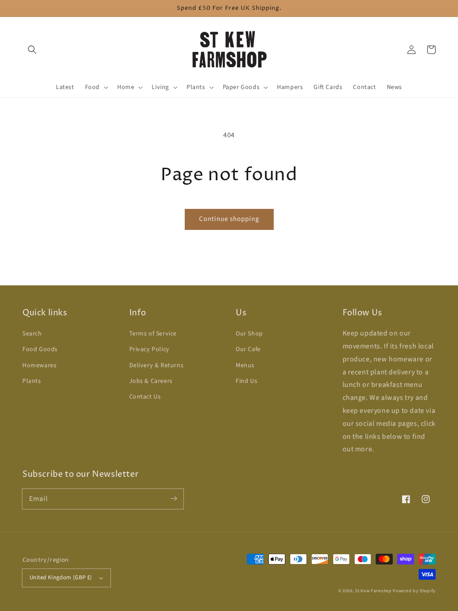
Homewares (39, 365)
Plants (31, 381)
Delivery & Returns (156, 365)
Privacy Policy (149, 349)
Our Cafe (248, 349)
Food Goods (40, 349)
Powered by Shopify (414, 591)
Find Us (246, 381)
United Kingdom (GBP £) (61, 577)
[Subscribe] (173, 499)
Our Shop (249, 333)
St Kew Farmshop (373, 591)
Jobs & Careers (151, 381)
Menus (245, 365)
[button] (32, 49)
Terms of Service (153, 333)
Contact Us (145, 396)
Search (32, 333)
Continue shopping (229, 219)
